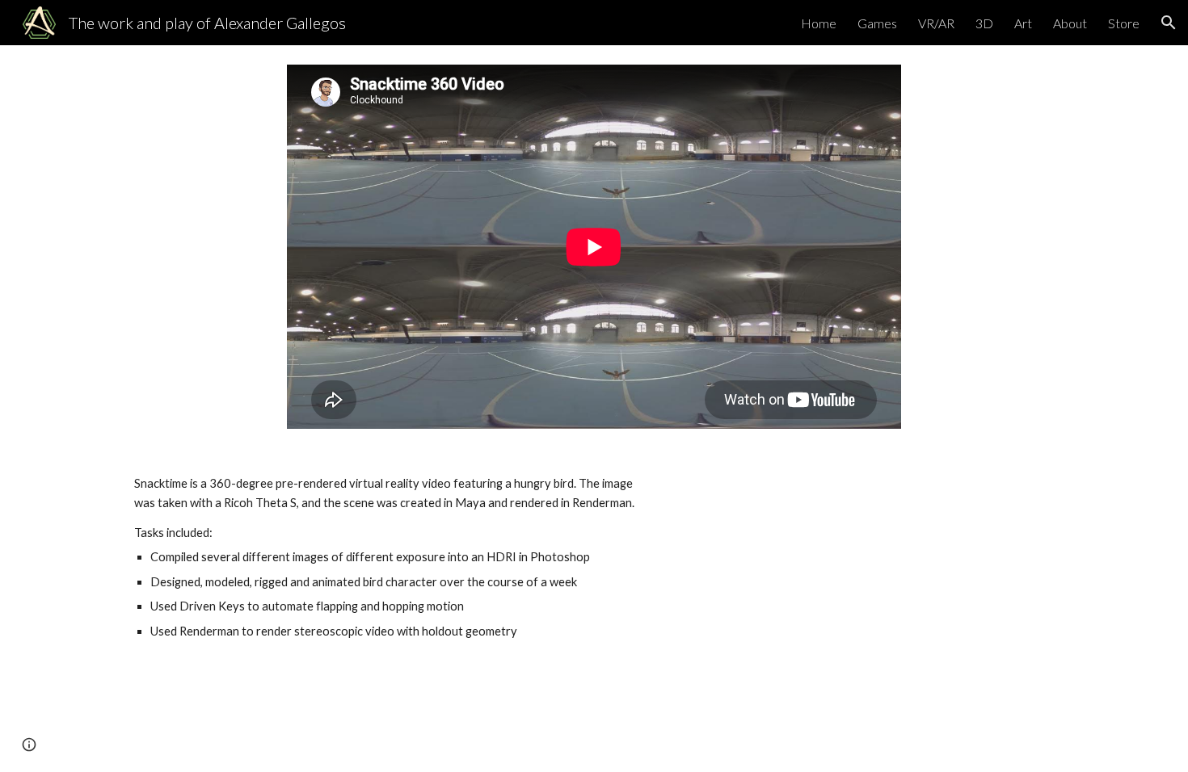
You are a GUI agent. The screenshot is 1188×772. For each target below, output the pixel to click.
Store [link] (1124, 23)
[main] (395, 558)
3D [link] (984, 23)
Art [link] (1023, 23)
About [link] (1070, 23)
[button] (1168, 22)
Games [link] (877, 23)
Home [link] (818, 23)
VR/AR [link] (936, 23)
